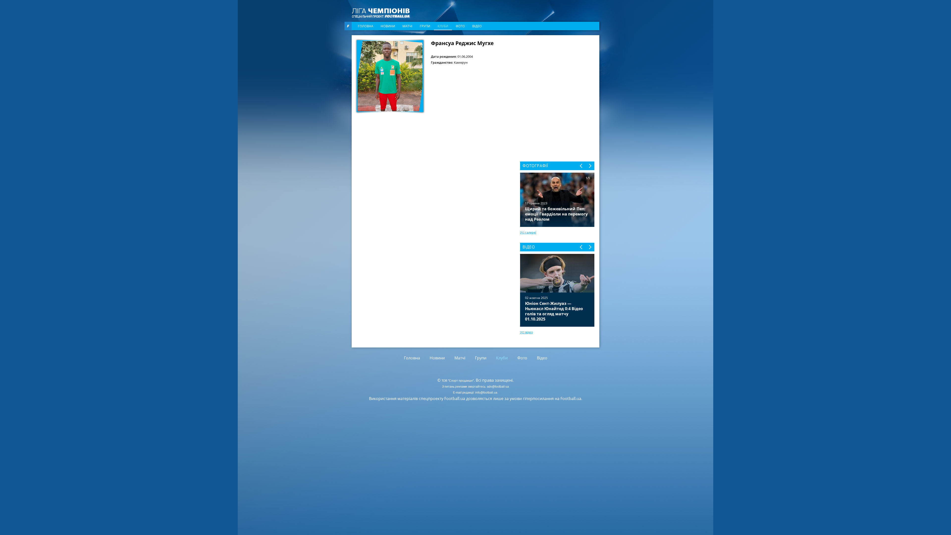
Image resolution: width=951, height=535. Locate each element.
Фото (460, 26)
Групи (425, 26)
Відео (477, 26)
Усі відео (526, 332)
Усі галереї (528, 232)
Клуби (443, 26)
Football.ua (570, 398)
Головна (365, 26)
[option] (557, 290)
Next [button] (590, 166)
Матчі (407, 26)
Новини (388, 26)
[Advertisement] (557, 71)
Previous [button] (581, 166)
